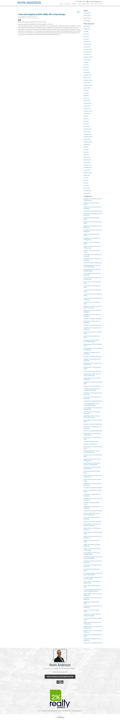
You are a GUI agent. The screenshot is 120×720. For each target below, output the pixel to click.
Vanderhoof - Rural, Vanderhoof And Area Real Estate (92, 614)
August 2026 (87, 29)
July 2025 (86, 62)
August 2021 (87, 175)
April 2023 (86, 124)
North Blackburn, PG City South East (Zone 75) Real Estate (92, 463)
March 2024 (87, 101)
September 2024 (88, 85)
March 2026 (87, 41)
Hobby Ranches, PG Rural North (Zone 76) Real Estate (92, 374)
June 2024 (86, 93)
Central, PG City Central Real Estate (93, 263)
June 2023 (86, 118)
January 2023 (87, 131)
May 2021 (86, 183)
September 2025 (88, 57)
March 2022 (87, 157)
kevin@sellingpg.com (77, 710)
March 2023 (87, 126)
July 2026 (86, 31)
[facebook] (58, 682)
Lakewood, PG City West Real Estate (93, 401)
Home (61, 3)
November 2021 (88, 167)
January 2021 (87, 193)
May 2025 (86, 67)
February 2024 (87, 103)
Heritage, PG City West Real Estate (92, 356)
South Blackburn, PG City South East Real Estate (92, 553)
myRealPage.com (60, 718)
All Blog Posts (87, 13)
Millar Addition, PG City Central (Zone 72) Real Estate (92, 416)
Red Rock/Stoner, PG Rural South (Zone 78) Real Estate (92, 524)
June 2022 (86, 149)
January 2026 (87, 47)
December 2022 (88, 134)
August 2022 (87, 144)
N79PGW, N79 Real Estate (90, 444)
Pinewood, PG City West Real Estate (93, 510)
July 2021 (86, 178)
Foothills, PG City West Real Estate (92, 325)
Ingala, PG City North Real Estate (92, 386)
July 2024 (86, 90)
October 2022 (87, 139)
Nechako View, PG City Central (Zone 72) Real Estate (91, 451)
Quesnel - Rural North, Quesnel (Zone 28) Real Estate (92, 514)
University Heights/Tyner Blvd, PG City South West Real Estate (92, 590)
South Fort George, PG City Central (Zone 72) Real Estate (93, 557)
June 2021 (86, 180)
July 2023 (86, 116)
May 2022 (86, 152)
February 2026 (87, 44)
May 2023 (86, 121)
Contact (100, 3)
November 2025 (88, 52)
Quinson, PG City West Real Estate (92, 521)
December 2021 (88, 165)
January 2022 (87, 162)
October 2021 (87, 170)
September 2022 (88, 142)
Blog (92, 3)
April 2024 (86, 98)
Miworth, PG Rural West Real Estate (93, 431)
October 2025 (87, 54)
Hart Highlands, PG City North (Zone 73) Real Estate (91, 340)
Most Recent (87, 26)
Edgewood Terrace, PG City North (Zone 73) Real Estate (92, 307)
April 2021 (86, 185)
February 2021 (87, 190)
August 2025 (87, 59)
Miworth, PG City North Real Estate (93, 424)
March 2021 (87, 188)
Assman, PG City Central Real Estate (93, 211)
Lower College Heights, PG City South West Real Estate (92, 404)
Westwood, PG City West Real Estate (93, 643)
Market (88, 3)
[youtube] (61, 682)
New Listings (87, 15)
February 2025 (87, 75)
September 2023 (88, 111)
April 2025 (86, 70)
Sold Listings (87, 20)
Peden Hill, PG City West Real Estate (93, 487)
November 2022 (88, 136)
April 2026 (86, 39)
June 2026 (86, 34)
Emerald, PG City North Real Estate (93, 318)
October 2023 (87, 108)
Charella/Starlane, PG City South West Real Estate (92, 270)
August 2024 (87, 88)
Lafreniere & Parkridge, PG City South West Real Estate (92, 389)
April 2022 (86, 154)
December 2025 (88, 49)
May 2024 (86, 95)
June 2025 (86, 65)
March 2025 (87, 72)
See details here (49, 24)
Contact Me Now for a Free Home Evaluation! (60, 676)
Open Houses (87, 18)
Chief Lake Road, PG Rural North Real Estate (30, 18)
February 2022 (87, 160)
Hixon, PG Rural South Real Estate (92, 371)
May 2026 (86, 36)
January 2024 (87, 106)
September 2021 (88, 172)
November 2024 (88, 80)
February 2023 (87, 129)
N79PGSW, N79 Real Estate (91, 441)
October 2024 (87, 83)
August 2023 (87, 113)
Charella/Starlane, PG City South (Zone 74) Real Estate (92, 266)
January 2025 (87, 77)
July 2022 (86, 147)
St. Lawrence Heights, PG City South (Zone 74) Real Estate (93, 574)
